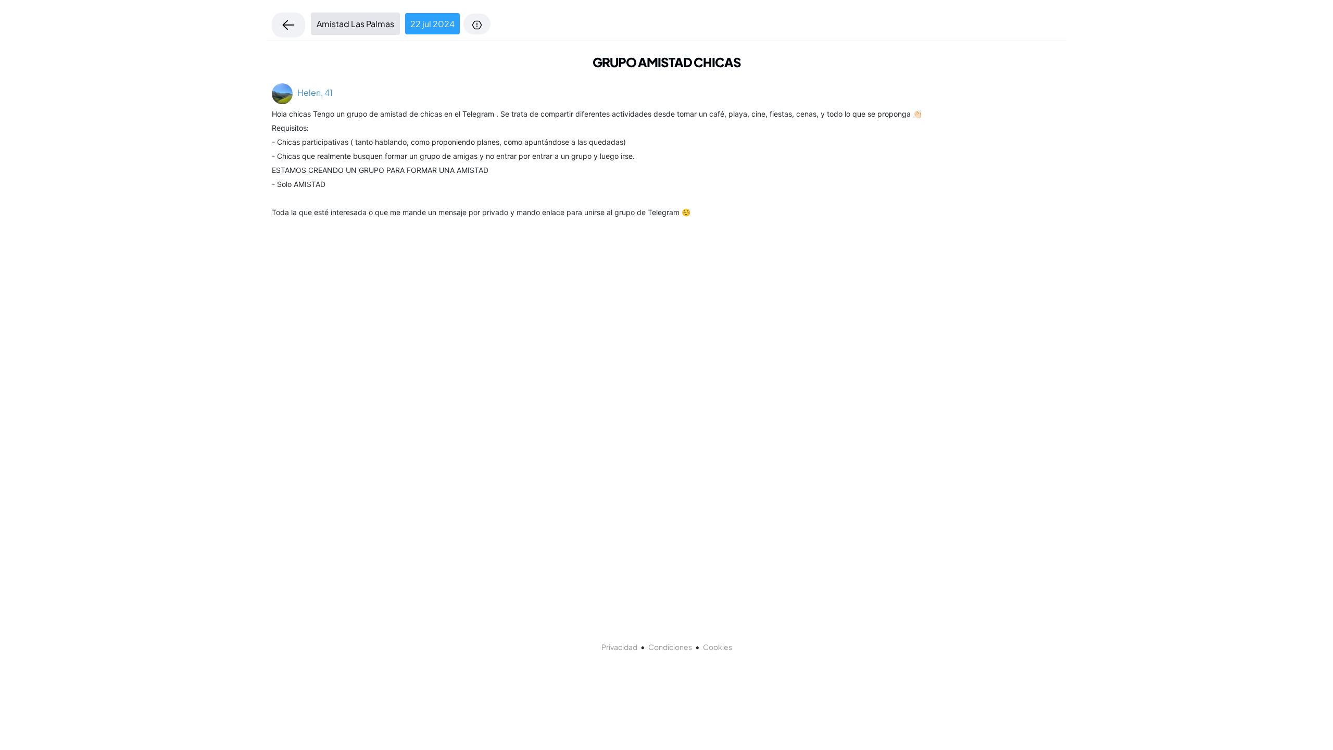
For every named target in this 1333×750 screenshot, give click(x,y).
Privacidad (619, 647)
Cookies (717, 647)
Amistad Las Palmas (355, 23)
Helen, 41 (313, 92)
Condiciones (670, 647)
